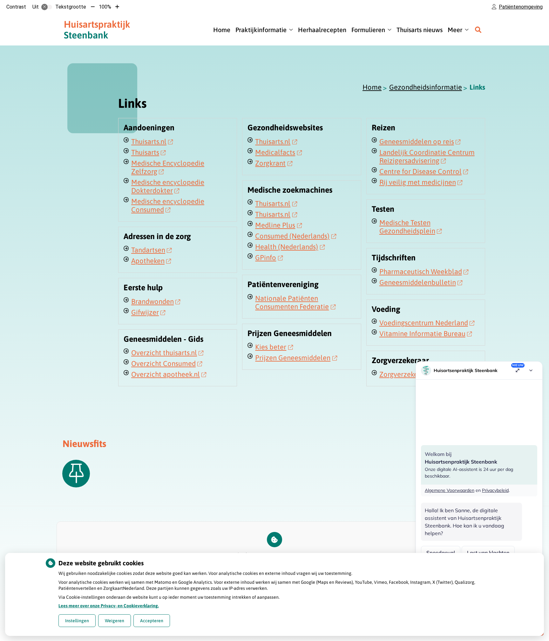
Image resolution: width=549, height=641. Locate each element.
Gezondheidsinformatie (425, 87)
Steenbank (97, 29)
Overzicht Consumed (163, 363)
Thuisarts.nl (148, 141)
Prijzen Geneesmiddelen (292, 358)
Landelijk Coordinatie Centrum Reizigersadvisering (427, 156)
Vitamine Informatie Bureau (422, 333)
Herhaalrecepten (322, 29)
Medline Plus (275, 225)
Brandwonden (152, 301)
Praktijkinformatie (261, 29)
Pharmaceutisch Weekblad (420, 271)
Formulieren (368, 29)
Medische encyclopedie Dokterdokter (167, 186)
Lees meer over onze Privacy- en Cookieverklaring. (108, 605)
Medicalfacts (275, 152)
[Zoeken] (478, 30)
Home (221, 29)
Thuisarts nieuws (419, 29)
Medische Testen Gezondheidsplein (407, 226)
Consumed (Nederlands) (292, 236)
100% (105, 7)
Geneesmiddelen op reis (416, 141)
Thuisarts (145, 152)
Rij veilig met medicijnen (417, 182)
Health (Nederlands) (286, 247)
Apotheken (148, 261)
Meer (455, 29)
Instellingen (77, 620)
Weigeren (114, 620)
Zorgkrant (270, 163)
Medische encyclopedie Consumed (167, 205)
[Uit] (46, 7)
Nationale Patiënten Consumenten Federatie (292, 302)
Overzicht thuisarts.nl (164, 352)
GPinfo (265, 257)
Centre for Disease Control (420, 171)
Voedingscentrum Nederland (423, 323)
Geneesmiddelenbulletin (417, 282)
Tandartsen (148, 250)
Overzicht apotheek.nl (165, 374)
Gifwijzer (145, 312)
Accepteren (151, 620)
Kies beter (270, 347)
